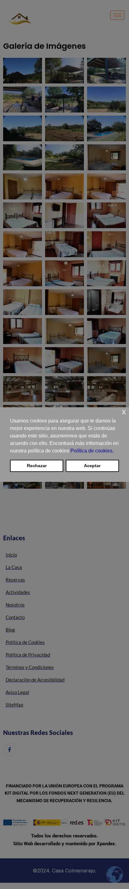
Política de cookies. (92, 450)
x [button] (124, 412)
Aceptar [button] (92, 465)
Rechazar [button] (37, 465)
